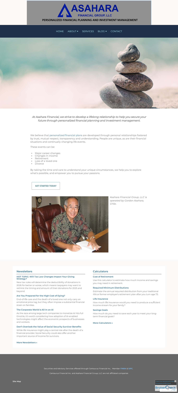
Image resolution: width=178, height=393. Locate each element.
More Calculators (103, 323)
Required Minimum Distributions (111, 288)
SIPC (130, 368)
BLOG (101, 31)
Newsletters (24, 271)
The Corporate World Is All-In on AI (35, 309)
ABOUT (72, 31)
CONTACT (116, 31)
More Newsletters (27, 342)
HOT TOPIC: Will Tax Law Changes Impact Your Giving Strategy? (45, 277)
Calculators (100, 271)
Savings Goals (100, 310)
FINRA (123, 368)
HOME (60, 31)
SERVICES (88, 31)
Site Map (17, 381)
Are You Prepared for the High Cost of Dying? (41, 296)
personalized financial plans (66, 135)
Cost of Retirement (103, 276)
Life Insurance (100, 299)
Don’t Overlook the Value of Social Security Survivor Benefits (49, 326)
